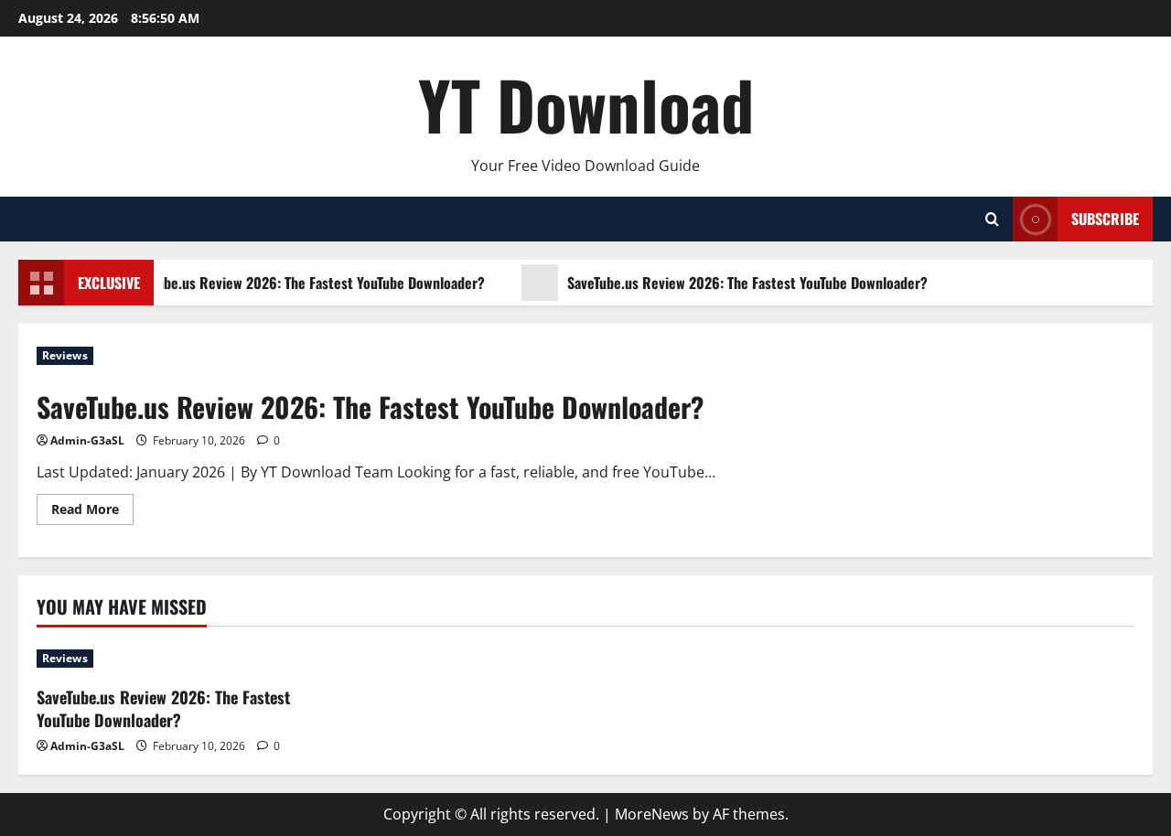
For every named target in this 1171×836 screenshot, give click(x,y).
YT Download (586, 104)
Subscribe (1105, 219)
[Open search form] (992, 219)
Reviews (65, 355)
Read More (92, 512)
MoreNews (652, 814)
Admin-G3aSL (87, 440)
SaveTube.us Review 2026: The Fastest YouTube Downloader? (302, 283)
